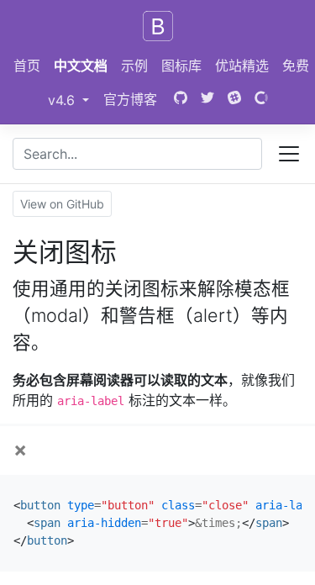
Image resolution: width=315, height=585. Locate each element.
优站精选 (242, 65)
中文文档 (81, 65)
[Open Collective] (261, 99)
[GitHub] (179, 99)
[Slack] (234, 99)
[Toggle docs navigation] (289, 153)
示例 (134, 65)
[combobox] (137, 154)
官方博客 (130, 99)
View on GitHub (62, 204)
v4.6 (72, 99)
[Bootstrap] (158, 26)
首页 (26, 65)
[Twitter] (207, 99)
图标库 (181, 65)
